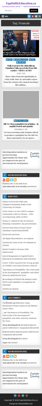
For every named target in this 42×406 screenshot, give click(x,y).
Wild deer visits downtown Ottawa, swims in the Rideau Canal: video (20, 306)
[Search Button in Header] (39, 16)
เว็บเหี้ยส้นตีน (8, 303)
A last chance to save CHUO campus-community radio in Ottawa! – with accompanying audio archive (18, 214)
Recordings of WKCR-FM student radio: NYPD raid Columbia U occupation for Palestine (20, 282)
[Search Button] (26, 395)
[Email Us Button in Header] (36, 16)
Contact (24, 339)
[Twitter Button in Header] (29, 16)
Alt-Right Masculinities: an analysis (18, 238)
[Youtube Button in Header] (32, 16)
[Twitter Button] (15, 395)
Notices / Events (22, 121)
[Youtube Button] (19, 395)
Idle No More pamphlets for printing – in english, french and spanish (21, 125)
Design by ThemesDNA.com (21, 404)
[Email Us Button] (22, 395)
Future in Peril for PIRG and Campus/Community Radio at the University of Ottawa (17, 204)
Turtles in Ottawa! (10, 289)
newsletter (32, 186)
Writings (22, 62)
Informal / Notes (21, 59)
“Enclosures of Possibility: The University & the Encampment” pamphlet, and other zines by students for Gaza (21, 272)
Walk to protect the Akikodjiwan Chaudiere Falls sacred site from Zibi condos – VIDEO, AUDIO (21, 68)
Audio (10, 59)
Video (33, 59)
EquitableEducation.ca (21, 3)
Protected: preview (11, 234)
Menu (6, 16)
